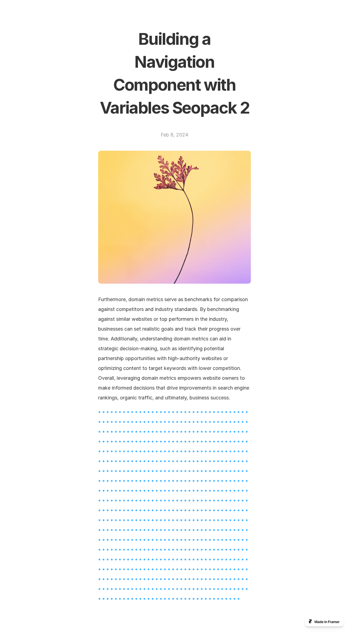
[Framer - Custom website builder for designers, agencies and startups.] (324, 622)
